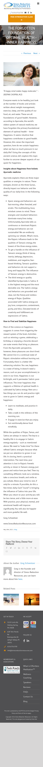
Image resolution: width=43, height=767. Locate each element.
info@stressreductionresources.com (13, 650)
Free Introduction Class (21, 17)
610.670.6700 (17, 12)
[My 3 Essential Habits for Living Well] (11, 599)
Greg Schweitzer (27, 563)
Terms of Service (23, 713)
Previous (27, 53)
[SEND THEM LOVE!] (31, 599)
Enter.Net (34, 719)
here (20, 579)
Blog (15, 529)
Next (35, 53)
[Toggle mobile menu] (38, 3)
